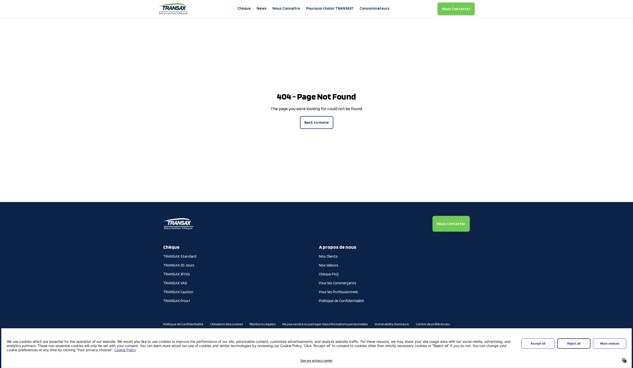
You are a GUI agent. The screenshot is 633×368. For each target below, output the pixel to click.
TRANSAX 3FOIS (176, 274)
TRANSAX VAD (175, 283)
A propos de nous (337, 247)
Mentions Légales (262, 324)
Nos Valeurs (328, 265)
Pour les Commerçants (337, 283)
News (262, 8)
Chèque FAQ (329, 274)
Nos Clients (328, 256)
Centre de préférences (433, 324)
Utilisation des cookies (226, 324)
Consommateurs (374, 8)
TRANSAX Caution (178, 291)
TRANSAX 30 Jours (178, 265)
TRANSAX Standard (179, 256)
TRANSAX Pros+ (176, 300)
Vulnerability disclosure (392, 324)
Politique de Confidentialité (341, 300)
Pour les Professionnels (338, 291)
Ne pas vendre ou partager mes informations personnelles (325, 324)
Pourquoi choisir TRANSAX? (330, 8)
